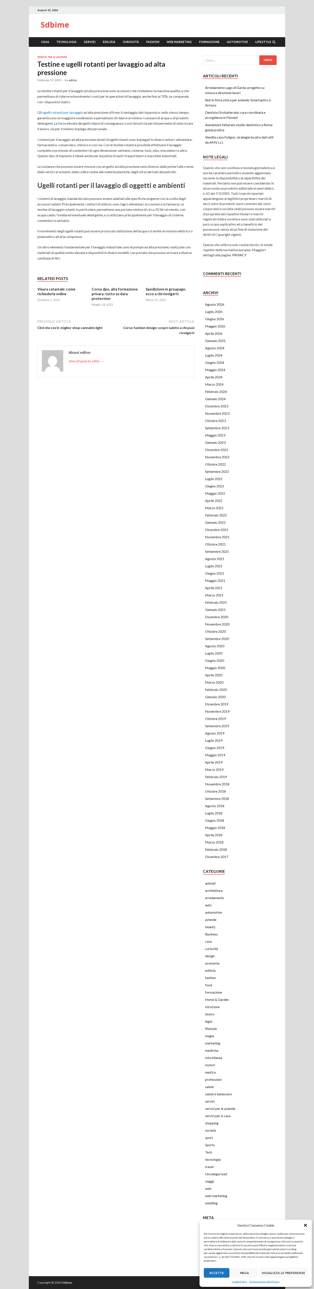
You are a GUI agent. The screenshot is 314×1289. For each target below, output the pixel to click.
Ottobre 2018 (215, 791)
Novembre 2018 (217, 784)
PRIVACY (239, 255)
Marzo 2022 (214, 508)
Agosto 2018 (214, 806)
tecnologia (66, 42)
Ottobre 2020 (215, 631)
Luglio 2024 (213, 355)
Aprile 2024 (213, 377)
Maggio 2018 (215, 828)
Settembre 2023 (217, 428)
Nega (244, 1273)
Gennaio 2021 (215, 610)
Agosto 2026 (214, 304)
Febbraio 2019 (216, 777)
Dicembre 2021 (216, 530)
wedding (211, 1203)
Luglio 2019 (213, 740)
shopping (212, 1123)
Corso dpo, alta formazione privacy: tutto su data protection (115, 294)
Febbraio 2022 (216, 515)
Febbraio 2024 (216, 391)
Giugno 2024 (214, 362)
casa (45, 42)
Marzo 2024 (214, 384)
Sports (210, 1145)
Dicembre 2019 (216, 704)
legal (208, 1021)
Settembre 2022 (217, 471)
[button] (305, 1225)
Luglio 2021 (213, 566)
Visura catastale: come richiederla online (56, 291)
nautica (210, 1072)
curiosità (131, 42)
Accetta (216, 1273)
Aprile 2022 (213, 500)
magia (209, 1036)
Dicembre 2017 (216, 857)
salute (209, 1087)
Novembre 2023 (217, 413)
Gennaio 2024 (215, 399)
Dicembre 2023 (216, 406)
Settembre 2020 (217, 639)
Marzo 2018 (214, 842)
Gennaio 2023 (215, 442)
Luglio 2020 (213, 653)
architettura (214, 890)
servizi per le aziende (52, 57)
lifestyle (263, 42)
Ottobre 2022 (215, 464)
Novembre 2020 (217, 624)
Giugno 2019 (214, 748)
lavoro (209, 1014)
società (210, 1130)
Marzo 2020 (214, 682)
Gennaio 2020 (215, 697)
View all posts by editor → (86, 361)
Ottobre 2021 (215, 544)
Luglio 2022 (213, 479)
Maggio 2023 (215, 435)
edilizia (109, 42)
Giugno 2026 (214, 319)
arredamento (214, 898)
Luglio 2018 (213, 813)
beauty (210, 927)
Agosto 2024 (214, 348)
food (208, 985)
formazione (209, 42)
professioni (213, 1079)
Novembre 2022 (217, 457)
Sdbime (55, 24)
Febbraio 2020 (216, 689)
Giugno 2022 (214, 486)
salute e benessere (218, 1094)
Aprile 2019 (213, 762)
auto (208, 905)
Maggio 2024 (215, 370)
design (210, 956)
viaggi (209, 1181)
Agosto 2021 (214, 559)
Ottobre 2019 (215, 719)
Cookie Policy (239, 1281)
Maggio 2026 (215, 326)
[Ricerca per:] (240, 60)
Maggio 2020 (215, 668)
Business (211, 934)
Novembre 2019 (217, 711)
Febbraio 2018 (216, 849)
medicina (211, 1050)
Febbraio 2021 (216, 602)
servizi (89, 42)
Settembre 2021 (217, 551)
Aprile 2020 (213, 675)
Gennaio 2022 (215, 522)
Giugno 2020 (214, 660)
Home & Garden (217, 999)
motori (210, 1065)
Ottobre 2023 (215, 421)
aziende (210, 919)
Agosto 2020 (214, 646)
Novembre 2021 (217, 537)
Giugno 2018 (214, 820)
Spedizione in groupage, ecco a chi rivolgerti (166, 291)
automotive (237, 42)
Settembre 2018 (217, 798)
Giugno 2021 (214, 573)
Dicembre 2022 (216, 450)
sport (209, 1138)
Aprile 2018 (213, 835)
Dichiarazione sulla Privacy (264, 1281)
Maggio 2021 (215, 580)
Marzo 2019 (214, 769)
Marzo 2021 (214, 595)
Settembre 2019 (217, 726)
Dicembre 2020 (216, 617)
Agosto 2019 (214, 733)
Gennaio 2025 (215, 341)
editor (73, 80)
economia (212, 963)
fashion (152, 42)
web (208, 1188)
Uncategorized (216, 1174)
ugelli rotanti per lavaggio (62, 112)
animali (210, 883)
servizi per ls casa (217, 1116)
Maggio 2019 (215, 755)
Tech (208, 1152)
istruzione (212, 1007)
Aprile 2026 (213, 333)
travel (209, 1167)
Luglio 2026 (213, 312)
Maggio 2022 (215, 493)
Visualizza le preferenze (283, 1273)
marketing (212, 1043)
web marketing (179, 42)
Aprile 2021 (213, 588)
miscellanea (213, 1058)
